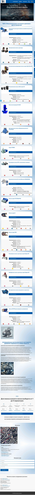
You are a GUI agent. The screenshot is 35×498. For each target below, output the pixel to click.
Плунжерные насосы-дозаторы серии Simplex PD (19, 253)
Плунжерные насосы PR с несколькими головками (19, 162)
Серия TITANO (12, 147)
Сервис (20, 1)
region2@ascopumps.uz (6, 485)
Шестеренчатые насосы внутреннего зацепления (19, 289)
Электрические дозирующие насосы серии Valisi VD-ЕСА (20, 66)
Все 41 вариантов (3, 410)
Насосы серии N (12, 212)
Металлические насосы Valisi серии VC (17, 86)
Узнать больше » (13, 73)
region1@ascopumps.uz (6, 479)
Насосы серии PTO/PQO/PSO (15, 198)
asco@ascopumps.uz (4, 451)
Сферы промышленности (4, 406)
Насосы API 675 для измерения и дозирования (18, 308)
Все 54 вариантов (10, 410)
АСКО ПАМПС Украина (5, 455)
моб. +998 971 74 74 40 (4, 452)
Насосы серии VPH (13, 232)
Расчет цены (34, 54)
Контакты (25, 1)
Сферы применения (10, 406)
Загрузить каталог (34, 62)
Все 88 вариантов (17, 410)
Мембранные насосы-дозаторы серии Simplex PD (19, 272)
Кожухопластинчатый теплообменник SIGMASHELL (19, 179)
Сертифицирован (30, 405)
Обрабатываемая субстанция (17, 406)
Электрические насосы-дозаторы (16, 47)
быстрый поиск (34, 73)
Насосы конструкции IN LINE (15, 104)
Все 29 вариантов (30, 410)
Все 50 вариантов (24, 410)
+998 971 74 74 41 (4, 478)
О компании (15, 1)
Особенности (24, 405)
